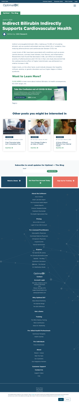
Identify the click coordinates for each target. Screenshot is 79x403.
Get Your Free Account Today (39, 180)
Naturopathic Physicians (39, 233)
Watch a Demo (12, 181)
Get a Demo (39, 311)
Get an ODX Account (39, 222)
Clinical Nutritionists (39, 244)
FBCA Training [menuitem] (68, 1)
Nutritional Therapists (39, 333)
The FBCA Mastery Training (39, 320)
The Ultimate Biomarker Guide (39, 255)
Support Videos (38, 373)
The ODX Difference (39, 306)
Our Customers (39, 358)
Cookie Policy (39, 391)
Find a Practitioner (39, 344)
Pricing (39, 219)
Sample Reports (39, 205)
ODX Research (21, 34)
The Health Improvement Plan (39, 214)
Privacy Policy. (61, 395)
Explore (39, 249)
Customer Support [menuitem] (47, 1)
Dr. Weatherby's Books (38, 267)
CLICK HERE (16, 81)
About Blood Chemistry (39, 300)
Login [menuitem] (76, 1)
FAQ (39, 376)
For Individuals (39, 341)
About (39, 350)
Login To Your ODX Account (39, 225)
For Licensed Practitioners (39, 230)
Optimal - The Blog (39, 258)
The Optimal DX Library (39, 252)
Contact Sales (5, 1)
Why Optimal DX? (38, 297)
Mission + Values (39, 353)
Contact (39, 276)
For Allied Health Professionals (39, 330)
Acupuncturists (39, 241)
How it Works (39, 196)
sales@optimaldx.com (39, 292)
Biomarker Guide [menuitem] (58, 1)
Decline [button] (67, 399)
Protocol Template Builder (38, 208)
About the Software (39, 193)
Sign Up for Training (64, 181)
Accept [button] (61, 399)
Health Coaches (38, 336)
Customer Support (39, 366)
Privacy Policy (39, 388)
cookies (33, 394)
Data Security (39, 389)
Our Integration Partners (39, 361)
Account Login (39, 280)
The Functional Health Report (39, 202)
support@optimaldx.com (39, 290)
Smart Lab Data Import (39, 199)
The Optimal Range (39, 303)
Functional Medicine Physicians (39, 236)
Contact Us (39, 370)
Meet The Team (39, 356)
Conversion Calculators (39, 261)
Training (39, 317)
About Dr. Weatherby (39, 325)
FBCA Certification (39, 322)
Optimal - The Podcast (39, 264)
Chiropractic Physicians (39, 239)
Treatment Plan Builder (39, 211)
